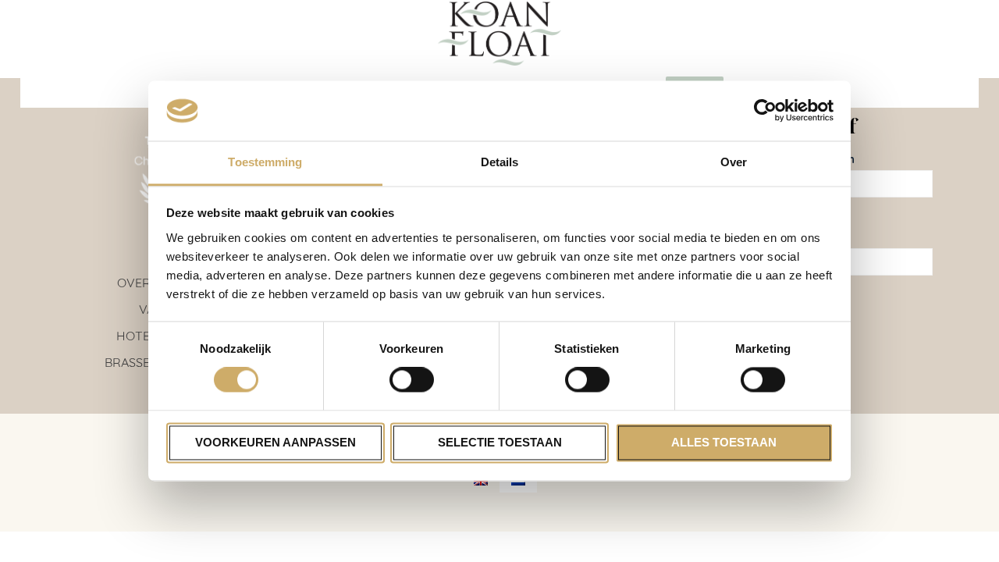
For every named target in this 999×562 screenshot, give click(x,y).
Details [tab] (500, 162)
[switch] (411, 380)
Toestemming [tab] (265, 162)
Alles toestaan (724, 442)
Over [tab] (733, 162)
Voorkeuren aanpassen (275, 442)
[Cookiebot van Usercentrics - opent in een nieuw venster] (765, 111)
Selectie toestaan (500, 442)
